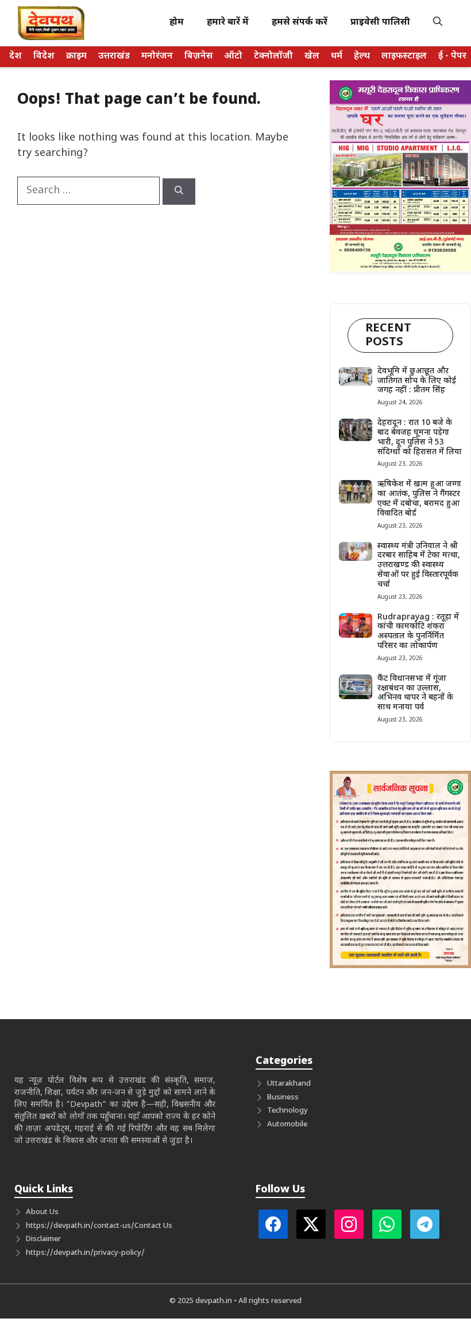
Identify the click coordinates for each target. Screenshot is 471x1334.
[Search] (179, 191)
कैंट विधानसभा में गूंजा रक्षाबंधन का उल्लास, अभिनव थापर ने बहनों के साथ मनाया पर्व (415, 693)
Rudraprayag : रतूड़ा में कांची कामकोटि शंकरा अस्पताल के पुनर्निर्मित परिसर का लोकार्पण (418, 632)
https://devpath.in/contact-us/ (80, 1226)
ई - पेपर (452, 56)
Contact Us (153, 1226)
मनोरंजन (157, 56)
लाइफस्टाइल (404, 56)
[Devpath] (51, 23)
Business (283, 1097)
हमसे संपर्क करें (299, 23)
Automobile (287, 1124)
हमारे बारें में (228, 23)
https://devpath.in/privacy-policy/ (85, 1253)
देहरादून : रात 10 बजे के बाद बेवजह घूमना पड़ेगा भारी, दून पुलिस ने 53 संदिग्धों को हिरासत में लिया (419, 437)
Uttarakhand (289, 1084)
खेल (311, 56)
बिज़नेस (198, 56)
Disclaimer (43, 1239)
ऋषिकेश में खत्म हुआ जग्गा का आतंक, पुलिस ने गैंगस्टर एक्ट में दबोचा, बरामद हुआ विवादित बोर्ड (419, 498)
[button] (438, 23)
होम (176, 23)
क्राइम (76, 56)
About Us (42, 1212)
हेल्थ (362, 56)
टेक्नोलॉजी (273, 56)
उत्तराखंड (114, 56)
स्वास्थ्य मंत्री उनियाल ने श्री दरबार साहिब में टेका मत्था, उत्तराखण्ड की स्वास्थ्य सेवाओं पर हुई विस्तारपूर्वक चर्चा (418, 565)
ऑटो (233, 56)
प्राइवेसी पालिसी (380, 23)
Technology (287, 1110)
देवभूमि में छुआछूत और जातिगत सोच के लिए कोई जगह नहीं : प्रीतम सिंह (416, 381)
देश (15, 56)
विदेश (44, 56)
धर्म (336, 56)
